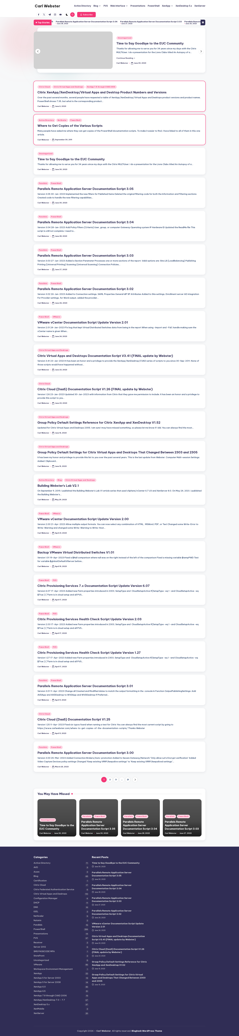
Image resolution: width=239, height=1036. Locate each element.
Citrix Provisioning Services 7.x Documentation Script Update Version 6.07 (93, 586)
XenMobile (39, 1008)
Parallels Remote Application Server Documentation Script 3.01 (85, 686)
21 (128, 779)
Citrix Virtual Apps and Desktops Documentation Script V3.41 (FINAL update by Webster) (105, 356)
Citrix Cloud (44, 87)
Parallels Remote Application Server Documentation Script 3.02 (183, 21)
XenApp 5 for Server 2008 (47, 982)
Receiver (38, 942)
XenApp (38, 973)
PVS (54, 580)
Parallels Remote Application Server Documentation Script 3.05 (85, 189)
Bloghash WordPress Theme (147, 1031)
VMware (56, 317)
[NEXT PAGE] (135, 779)
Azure (36, 871)
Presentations (41, 933)
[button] (86, 14)
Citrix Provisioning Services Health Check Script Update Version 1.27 (89, 652)
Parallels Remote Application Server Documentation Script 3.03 (119, 21)
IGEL (36, 911)
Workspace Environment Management (53, 969)
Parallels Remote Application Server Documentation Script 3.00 (85, 753)
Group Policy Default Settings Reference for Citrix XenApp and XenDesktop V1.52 (98, 422)
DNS (36, 907)
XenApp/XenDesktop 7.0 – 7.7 (49, 1000)
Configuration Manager (46, 898)
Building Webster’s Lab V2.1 (58, 485)
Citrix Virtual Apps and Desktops (68, 87)
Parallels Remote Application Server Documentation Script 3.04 (55, 21)
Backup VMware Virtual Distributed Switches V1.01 (75, 552)
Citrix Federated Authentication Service (54, 889)
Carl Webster (47, 6)
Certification (40, 880)
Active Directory (46, 120)
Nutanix (37, 920)
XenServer (39, 1013)
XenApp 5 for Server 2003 (47, 977)
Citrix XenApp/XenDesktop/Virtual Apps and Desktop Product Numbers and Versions (102, 92)
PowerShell (75, 120)
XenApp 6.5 (40, 991)
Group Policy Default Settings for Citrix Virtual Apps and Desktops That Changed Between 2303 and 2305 (117, 452)
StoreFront (39, 955)
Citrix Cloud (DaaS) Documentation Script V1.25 (73, 719)
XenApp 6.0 (40, 986)
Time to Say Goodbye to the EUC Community (150, 43)
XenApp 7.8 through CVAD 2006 (101, 87)
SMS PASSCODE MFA (44, 951)
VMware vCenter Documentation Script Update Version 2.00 (83, 519)
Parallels (43, 183)
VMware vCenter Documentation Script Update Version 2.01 (82, 322)
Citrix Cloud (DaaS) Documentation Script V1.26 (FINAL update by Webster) (95, 389)
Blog (60, 480)
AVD (36, 867)
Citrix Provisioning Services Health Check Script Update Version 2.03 (89, 619)
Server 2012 (40, 946)
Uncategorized (124, 38)
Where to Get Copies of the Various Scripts (70, 126)
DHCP (36, 902)
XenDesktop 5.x (42, 1004)
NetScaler (62, 120)
